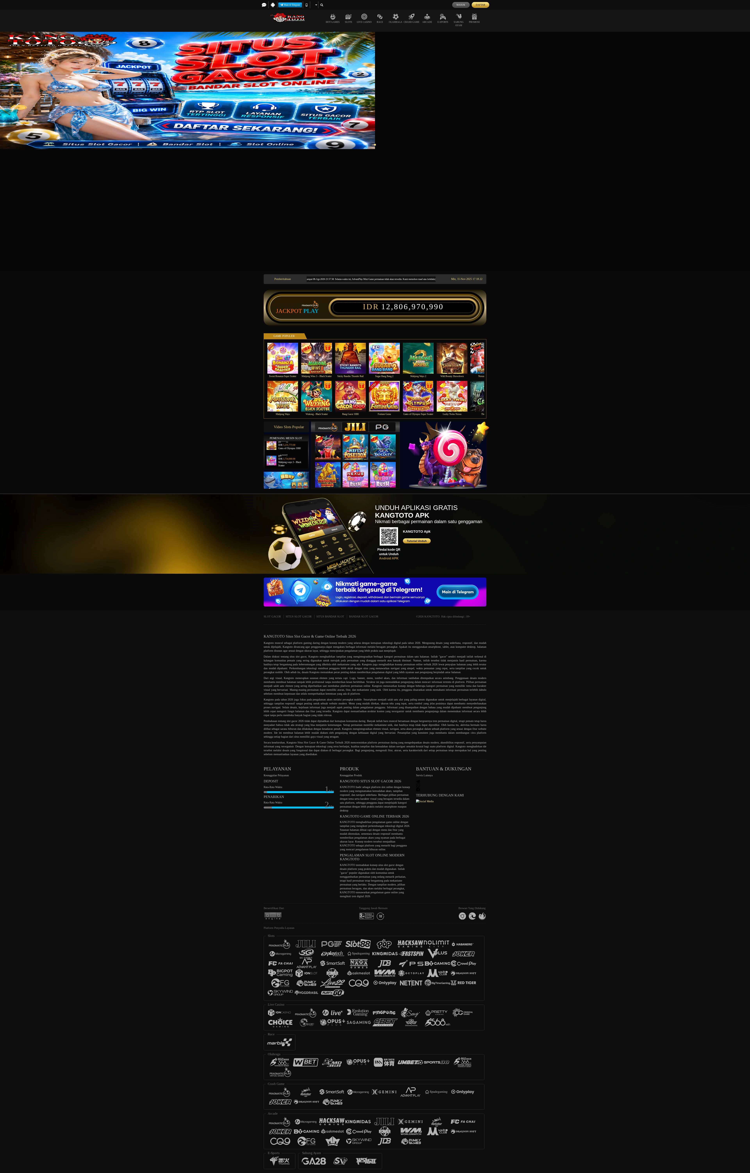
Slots (348, 22)
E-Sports (443, 22)
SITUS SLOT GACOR (299, 616)
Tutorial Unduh (417, 540)
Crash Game (411, 22)
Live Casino (364, 22)
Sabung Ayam (459, 24)
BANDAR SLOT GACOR (363, 616)
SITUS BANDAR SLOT (330, 616)
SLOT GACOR (272, 616)
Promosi (474, 22)
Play (311, 311)
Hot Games (333, 22)
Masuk (460, 5)
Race (380, 22)
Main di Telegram (292, 5)
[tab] (328, 427)
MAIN (285, 358)
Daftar (480, 5)
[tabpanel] (375, 90)
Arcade (427, 22)
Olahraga (395, 22)
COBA (330, 443)
